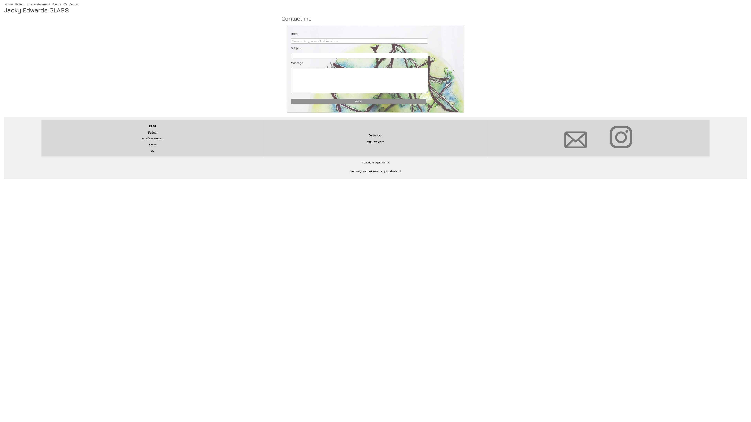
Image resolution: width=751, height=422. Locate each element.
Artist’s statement (36, 3)
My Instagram (375, 140)
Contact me (375, 134)
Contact (69, 3)
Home (8, 3)
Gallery (18, 3)
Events (53, 3)
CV (60, 3)
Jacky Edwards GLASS (33, 10)
